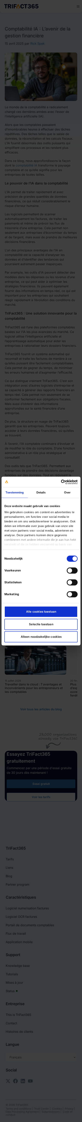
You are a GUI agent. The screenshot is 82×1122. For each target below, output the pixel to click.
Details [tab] (41, 492)
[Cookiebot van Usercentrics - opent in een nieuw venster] (61, 481)
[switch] (72, 570)
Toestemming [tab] (15, 492)
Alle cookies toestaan (41, 611)
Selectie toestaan (41, 624)
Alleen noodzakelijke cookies (41, 636)
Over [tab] (67, 492)
